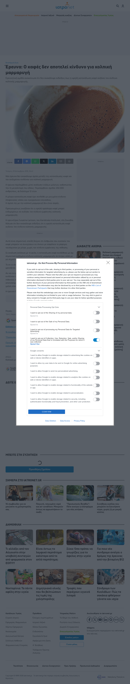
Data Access (65, 421)
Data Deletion (50, 421)
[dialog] (65, 342)
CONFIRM (46, 412)
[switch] (96, 312)
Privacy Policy (79, 421)
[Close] (109, 263)
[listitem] (65, 307)
